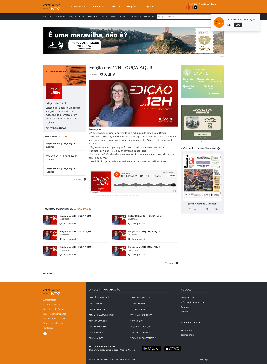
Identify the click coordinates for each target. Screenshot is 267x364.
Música (116, 6)
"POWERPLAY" (136, 320)
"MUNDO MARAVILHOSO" (101, 315)
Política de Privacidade (54, 318)
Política (113, 16)
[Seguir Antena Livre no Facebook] (45, 334)
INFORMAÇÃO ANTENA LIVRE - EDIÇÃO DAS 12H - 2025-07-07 (119, 196)
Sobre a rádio (78, 6)
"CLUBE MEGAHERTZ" (99, 326)
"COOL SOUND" (96, 303)
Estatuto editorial (51, 304)
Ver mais (78, 179)
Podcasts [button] (98, 6)
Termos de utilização (53, 323)
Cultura (103, 16)
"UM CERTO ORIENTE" (140, 332)
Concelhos (48, 16)
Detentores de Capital (53, 309)
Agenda (150, 6)
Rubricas (185, 307)
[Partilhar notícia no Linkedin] (109, 74)
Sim (238, 24)
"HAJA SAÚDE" (96, 338)
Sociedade (61, 16)
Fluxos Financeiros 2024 (54, 313)
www (194, 209)
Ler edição (213, 209)
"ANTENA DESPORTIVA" (141, 315)
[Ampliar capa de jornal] (202, 177)
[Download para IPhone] (172, 348)
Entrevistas (149, 16)
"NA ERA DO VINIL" (98, 320)
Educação (136, 16)
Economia (124, 16)
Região (72, 16)
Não (229, 24)
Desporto (92, 16)
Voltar (49, 273)
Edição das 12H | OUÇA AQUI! (60, 145)
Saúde (82, 16)
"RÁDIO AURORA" (97, 309)
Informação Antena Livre (192, 302)
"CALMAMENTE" (96, 332)
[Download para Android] (151, 348)
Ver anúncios (187, 330)
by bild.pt (203, 359)
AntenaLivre (93, 196)
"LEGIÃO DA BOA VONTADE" (143, 338)
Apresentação (49, 299)
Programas (133, 6)
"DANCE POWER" (138, 303)
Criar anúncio (187, 335)
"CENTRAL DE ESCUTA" (140, 297)
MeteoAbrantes (215, 94)
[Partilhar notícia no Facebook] (102, 74)
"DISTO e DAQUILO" (139, 309)
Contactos (48, 328)
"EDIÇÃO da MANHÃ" (99, 297)
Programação (187, 297)
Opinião (185, 311)
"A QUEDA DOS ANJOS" (141, 326)
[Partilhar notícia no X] (106, 74)
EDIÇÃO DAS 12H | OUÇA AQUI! (61, 157)
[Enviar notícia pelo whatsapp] (113, 74)
